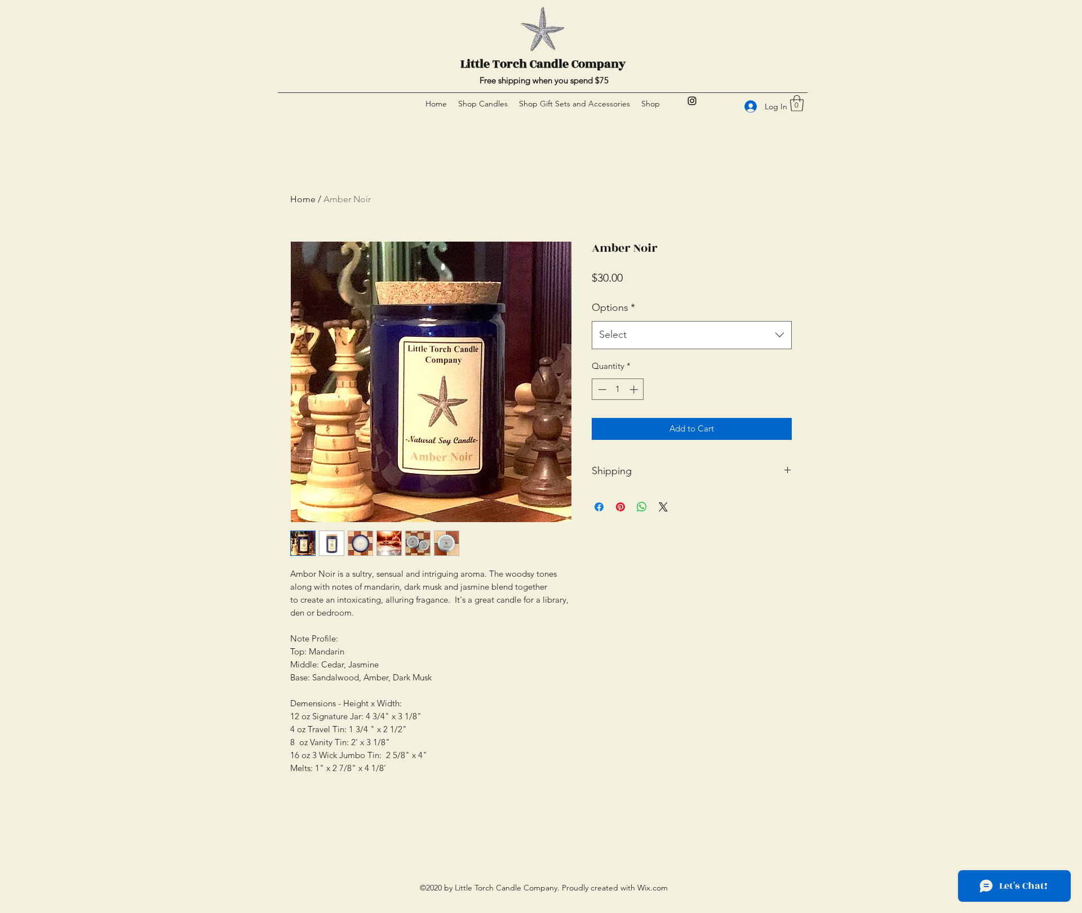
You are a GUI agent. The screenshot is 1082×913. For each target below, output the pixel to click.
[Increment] (634, 389)
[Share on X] (663, 507)
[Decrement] (601, 389)
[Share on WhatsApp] (642, 507)
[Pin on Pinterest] (620, 507)
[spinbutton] (618, 389)
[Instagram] (692, 100)
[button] (797, 103)
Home (303, 199)
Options (613, 307)
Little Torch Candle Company (543, 64)
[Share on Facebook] (599, 507)
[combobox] (692, 335)
